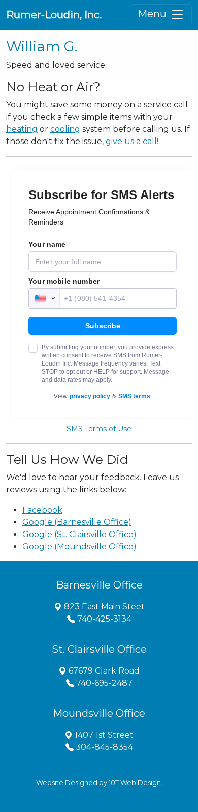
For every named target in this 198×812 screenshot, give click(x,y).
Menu (153, 14)
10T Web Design (135, 783)
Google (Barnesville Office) (76, 522)
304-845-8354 (103, 747)
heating (22, 129)
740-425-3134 (103, 619)
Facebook (42, 510)
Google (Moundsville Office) (79, 546)
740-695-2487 (103, 683)
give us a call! (132, 141)
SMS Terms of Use (99, 428)
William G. (41, 46)
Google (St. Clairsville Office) (79, 534)
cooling (65, 129)
